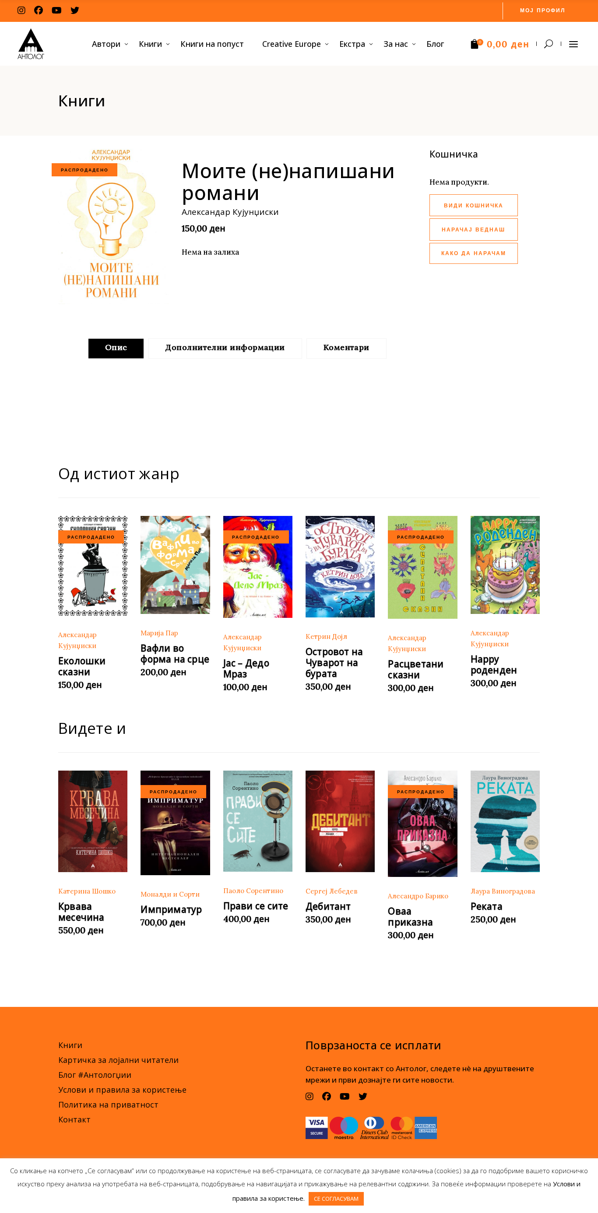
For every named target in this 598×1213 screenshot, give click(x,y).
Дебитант (328, 906)
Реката (487, 906)
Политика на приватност (108, 1104)
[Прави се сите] (257, 821)
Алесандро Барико (418, 896)
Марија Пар (159, 633)
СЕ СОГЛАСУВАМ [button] (336, 1198)
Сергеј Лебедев (332, 891)
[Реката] (505, 821)
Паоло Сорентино (253, 891)
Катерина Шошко (87, 891)
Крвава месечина (81, 911)
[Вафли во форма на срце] (175, 565)
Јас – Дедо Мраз (246, 668)
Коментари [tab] (346, 347)
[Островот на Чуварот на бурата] (340, 566)
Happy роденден (494, 664)
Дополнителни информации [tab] (225, 347)
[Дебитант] (340, 821)
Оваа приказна (410, 916)
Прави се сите (255, 906)
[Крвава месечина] (92, 821)
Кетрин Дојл (326, 636)
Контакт (74, 1119)
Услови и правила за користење (122, 1089)
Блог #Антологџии (94, 1074)
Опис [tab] (116, 347)
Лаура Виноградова (503, 891)
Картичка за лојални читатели (118, 1060)
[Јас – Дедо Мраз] (257, 567)
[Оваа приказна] (422, 824)
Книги (70, 1045)
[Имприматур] (175, 823)
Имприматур (171, 909)
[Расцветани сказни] (422, 567)
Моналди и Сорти (170, 894)
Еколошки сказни (82, 666)
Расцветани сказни (415, 669)
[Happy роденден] (505, 565)
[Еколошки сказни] (92, 566)
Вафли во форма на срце (175, 653)
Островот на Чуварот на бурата (334, 662)
